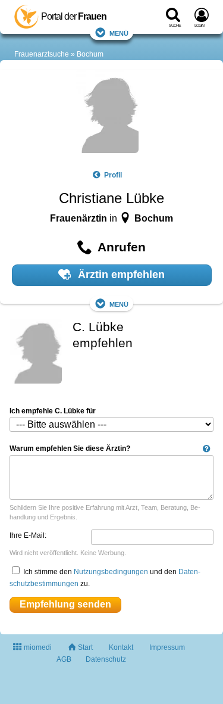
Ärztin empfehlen (120, 275)
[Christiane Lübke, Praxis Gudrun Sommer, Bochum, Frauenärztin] (107, 113)
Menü (118, 32)
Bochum (90, 54)
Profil (112, 175)
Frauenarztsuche (41, 54)
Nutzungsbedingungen (111, 572)
